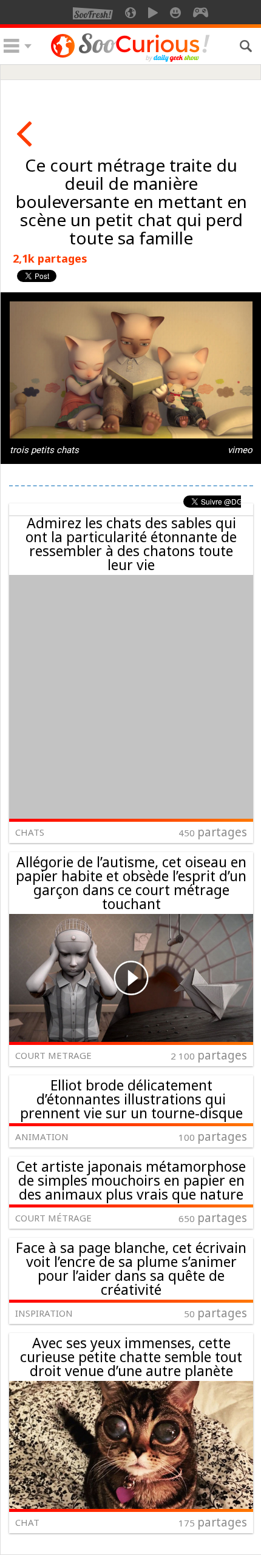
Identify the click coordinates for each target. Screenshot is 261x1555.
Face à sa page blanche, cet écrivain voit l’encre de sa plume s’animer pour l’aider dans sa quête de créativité (131, 1268)
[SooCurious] (130, 60)
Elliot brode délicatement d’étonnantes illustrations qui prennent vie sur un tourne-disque (131, 1099)
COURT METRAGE (53, 1055)
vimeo (240, 450)
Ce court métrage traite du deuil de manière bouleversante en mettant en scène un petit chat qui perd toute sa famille (131, 201)
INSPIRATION (44, 1313)
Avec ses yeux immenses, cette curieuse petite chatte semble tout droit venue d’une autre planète (131, 1356)
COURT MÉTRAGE (53, 1218)
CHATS (29, 832)
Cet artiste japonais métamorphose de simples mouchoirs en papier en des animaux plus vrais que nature (131, 1180)
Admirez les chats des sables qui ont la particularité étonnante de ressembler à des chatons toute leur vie (131, 543)
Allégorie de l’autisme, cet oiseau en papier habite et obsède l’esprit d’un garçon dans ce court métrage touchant (131, 882)
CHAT (27, 1522)
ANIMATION (42, 1136)
